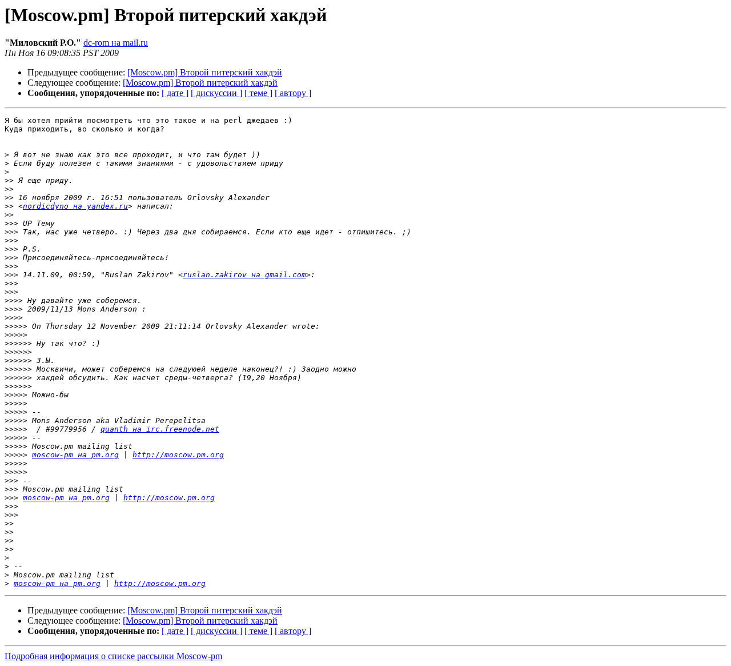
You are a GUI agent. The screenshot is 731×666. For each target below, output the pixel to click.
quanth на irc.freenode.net (160, 429)
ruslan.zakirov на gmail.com (244, 274)
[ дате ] (175, 93)
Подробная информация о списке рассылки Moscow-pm (113, 656)
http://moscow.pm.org (178, 454)
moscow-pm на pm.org (75, 454)
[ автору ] (293, 93)
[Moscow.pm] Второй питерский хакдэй (204, 72)
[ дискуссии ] (216, 93)
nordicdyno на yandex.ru (75, 206)
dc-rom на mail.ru (115, 42)
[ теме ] (258, 93)
